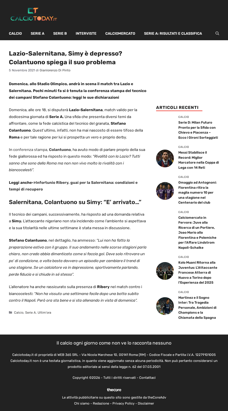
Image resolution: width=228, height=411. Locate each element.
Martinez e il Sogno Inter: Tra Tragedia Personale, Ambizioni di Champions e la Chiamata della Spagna (197, 308)
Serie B (60, 33)
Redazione (101, 403)
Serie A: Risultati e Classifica (173, 33)
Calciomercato (120, 33)
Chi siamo (82, 403)
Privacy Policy (123, 403)
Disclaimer (146, 403)
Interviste (86, 33)
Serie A (37, 33)
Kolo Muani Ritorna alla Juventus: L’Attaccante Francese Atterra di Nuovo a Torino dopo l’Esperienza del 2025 (197, 273)
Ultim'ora (44, 313)
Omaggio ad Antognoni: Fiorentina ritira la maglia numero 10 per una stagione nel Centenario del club (197, 192)
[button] (217, 33)
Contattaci (147, 378)
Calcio (15, 33)
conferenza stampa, (42, 149)
